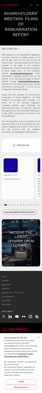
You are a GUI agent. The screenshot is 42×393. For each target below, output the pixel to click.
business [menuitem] (6, 288)
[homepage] (10, 5)
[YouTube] (17, 316)
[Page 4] (15, 204)
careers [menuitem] (5, 280)
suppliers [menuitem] (6, 304)
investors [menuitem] (6, 300)
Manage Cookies (21, 387)
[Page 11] (34, 204)
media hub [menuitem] (6, 284)
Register (21, 253)
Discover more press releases (19, 212)
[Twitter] (3, 316)
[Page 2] (9, 204)
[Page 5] (17, 204)
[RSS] (37, 316)
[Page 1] (5, 204)
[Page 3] (12, 204)
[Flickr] (23, 316)
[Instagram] (30, 316)
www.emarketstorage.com (29, 82)
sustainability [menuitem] (8, 296)
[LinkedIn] (10, 316)
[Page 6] (20, 204)
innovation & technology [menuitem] (13, 292)
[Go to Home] (21, 329)
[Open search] (31, 5)
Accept (21, 382)
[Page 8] (26, 204)
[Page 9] (29, 204)
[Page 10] (31, 204)
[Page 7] (23, 204)
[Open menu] (37, 5)
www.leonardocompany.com (21, 74)
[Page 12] (37, 204)
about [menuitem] (4, 276)
